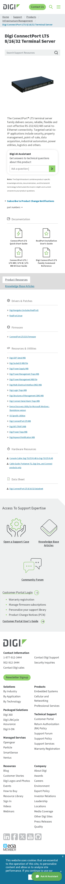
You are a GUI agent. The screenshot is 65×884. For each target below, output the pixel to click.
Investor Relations (45, 796)
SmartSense (10, 753)
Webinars (8, 811)
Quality (38, 827)
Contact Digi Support (46, 658)
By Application (12, 696)
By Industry (10, 691)
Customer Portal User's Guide (20, 621)
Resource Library (13, 796)
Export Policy (42, 791)
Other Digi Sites (43, 816)
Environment (42, 786)
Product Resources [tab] (16, 279)
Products (39, 687)
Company (40, 766)
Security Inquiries (44, 663)
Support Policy (43, 739)
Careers (38, 781)
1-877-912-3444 (12, 658)
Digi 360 (8, 715)
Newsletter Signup (17, 677)
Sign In (7, 801)
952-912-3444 (11, 663)
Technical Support (45, 714)
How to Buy (10, 791)
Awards (38, 776)
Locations (40, 806)
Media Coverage (43, 811)
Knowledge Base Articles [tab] (19, 286)
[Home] (11, 7)
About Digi (40, 771)
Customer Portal (44, 719)
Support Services (44, 744)
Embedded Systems (46, 691)
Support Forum (43, 734)
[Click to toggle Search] (51, 7)
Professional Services (46, 706)
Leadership (40, 801)
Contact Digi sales (13, 668)
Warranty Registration (47, 749)
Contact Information (16, 653)
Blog (6, 771)
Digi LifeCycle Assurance (11, 722)
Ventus (7, 758)
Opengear (9, 742)
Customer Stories (13, 776)
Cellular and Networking (41, 698)
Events (7, 786)
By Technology (12, 702)
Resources (9, 766)
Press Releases (43, 822)
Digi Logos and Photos (16, 781)
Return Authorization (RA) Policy (46, 726)
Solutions (9, 687)
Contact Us (37, 7)
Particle (7, 747)
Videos (7, 806)
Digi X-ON (9, 729)
